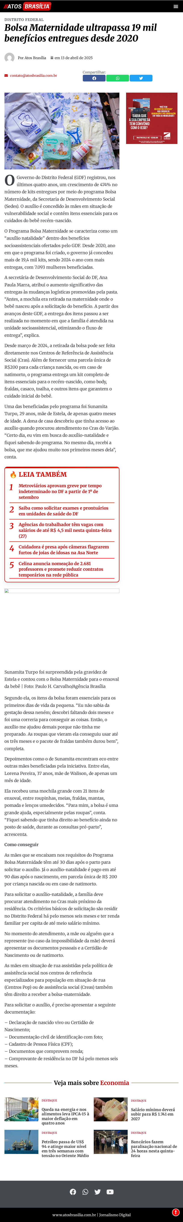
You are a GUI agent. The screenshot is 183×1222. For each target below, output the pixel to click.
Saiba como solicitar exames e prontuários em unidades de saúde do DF (63, 510)
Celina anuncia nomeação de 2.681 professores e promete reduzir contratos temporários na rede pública (61, 569)
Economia (114, 1083)
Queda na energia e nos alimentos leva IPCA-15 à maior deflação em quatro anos (65, 1116)
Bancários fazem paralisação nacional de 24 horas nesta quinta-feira (154, 1148)
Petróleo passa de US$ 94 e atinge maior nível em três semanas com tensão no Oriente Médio (65, 1148)
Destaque (49, 1100)
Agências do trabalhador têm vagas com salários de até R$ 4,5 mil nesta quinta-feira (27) (65, 530)
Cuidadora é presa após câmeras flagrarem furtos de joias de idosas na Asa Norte (64, 549)
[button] (176, 6)
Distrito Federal (24, 19)
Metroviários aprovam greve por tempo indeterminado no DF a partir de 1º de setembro (60, 491)
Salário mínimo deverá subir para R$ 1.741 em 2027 (153, 1114)
